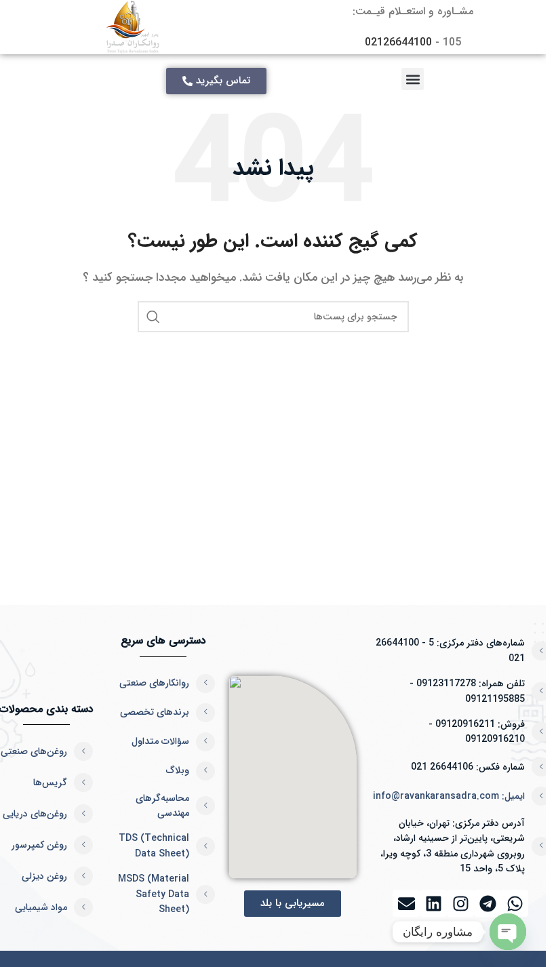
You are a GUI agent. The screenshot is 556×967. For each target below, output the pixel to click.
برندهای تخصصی (154, 712)
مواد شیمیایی (41, 907)
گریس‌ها (50, 782)
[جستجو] (153, 316)
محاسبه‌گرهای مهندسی (162, 806)
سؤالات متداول (160, 741)
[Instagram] (460, 903)
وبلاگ (177, 770)
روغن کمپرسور (39, 844)
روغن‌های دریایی (35, 813)
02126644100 (398, 42)
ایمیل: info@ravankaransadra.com (449, 796)
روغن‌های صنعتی (34, 751)
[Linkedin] (433, 903)
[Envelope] (406, 903)
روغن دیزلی (44, 876)
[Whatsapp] (514, 903)
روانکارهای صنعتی (154, 682)
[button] (412, 79)
